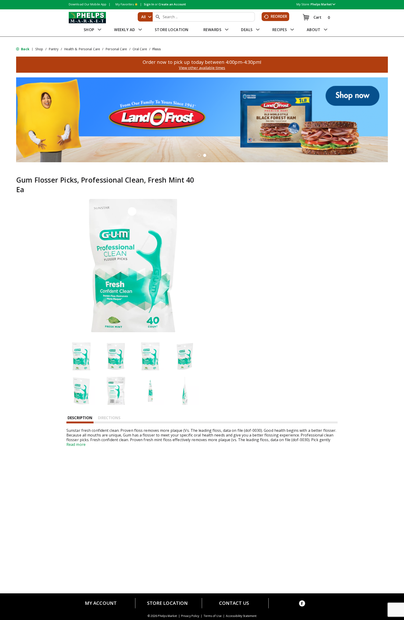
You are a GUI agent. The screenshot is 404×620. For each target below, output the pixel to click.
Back (24, 49)
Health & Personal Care (82, 49)
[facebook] (302, 604)
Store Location (167, 603)
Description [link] (80, 417)
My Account (101, 603)
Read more (76, 444)
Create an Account (172, 4)
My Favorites (124, 4)
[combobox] (145, 17)
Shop (39, 49)
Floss (156, 49)
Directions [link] (109, 417)
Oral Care (140, 49)
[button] (322, 4)
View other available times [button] (202, 67)
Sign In (149, 4)
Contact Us (234, 603)
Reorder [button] (279, 16)
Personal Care (116, 49)
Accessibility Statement (241, 616)
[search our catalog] (158, 17)
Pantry (54, 49)
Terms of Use (213, 616)
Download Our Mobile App (87, 4)
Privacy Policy (190, 616)
